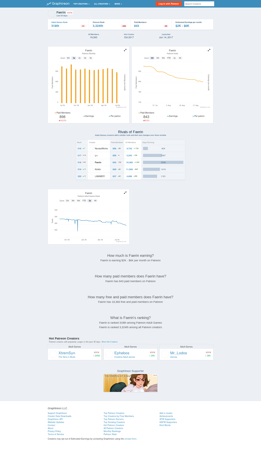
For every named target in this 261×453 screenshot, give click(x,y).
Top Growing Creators (114, 422)
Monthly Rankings (112, 431)
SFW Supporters (167, 419)
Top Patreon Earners (114, 419)
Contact (51, 425)
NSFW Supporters (168, 422)
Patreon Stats (110, 434)
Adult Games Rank (59, 22)
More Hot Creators (110, 342)
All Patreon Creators (113, 428)
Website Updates (56, 422)
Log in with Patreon (169, 3)
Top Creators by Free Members (119, 416)
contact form (130, 438)
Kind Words (165, 425)
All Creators (101, 3)
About (50, 428)
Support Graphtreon (57, 413)
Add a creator (166, 413)
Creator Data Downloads (59, 416)
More (118, 3)
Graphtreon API (55, 419)
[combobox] (199, 3)
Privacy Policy (54, 431)
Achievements (166, 416)
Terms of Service (56, 434)
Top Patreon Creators (114, 413)
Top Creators (80, 3)
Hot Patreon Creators (114, 425)
